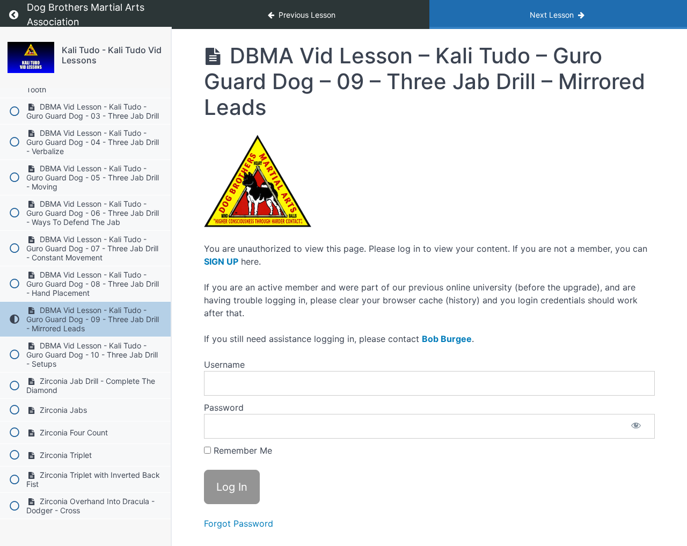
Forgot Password (238, 523)
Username (224, 364)
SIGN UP (221, 261)
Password (224, 407)
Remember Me (241, 450)
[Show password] (636, 426)
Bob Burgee (447, 338)
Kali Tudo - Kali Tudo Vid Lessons (112, 55)
